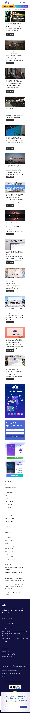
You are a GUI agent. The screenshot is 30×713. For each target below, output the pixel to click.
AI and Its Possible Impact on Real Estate (11, 673)
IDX (7, 498)
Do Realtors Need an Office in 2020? (13, 109)
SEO (8, 512)
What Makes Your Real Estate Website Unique (12, 670)
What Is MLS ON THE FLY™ (11, 540)
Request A (8, 6)
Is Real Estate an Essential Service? (12, 223)
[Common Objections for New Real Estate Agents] (15, 301)
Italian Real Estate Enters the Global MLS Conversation (14, 627)
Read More (10, 34)
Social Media (9, 515)
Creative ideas (10, 504)
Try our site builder (21, 6)
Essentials (9, 524)
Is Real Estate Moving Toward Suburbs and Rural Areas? (14, 53)
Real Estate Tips (8, 521)
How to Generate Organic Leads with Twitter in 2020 (14, 138)
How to (8, 526)
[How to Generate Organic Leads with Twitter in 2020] (15, 130)
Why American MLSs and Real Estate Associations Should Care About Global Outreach (13, 592)
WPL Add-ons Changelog (7, 656)
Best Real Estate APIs (9, 548)
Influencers (9, 507)
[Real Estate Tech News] (11, 618)
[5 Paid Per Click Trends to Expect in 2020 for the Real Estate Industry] (15, 332)
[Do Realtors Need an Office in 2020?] (15, 102)
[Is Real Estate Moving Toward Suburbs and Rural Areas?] (15, 45)
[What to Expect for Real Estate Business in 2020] (15, 361)
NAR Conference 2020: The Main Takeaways (14, 24)
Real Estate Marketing (10, 501)
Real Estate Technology (10, 496)
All (5, 484)
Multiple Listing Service (10, 487)
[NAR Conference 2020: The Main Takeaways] (15, 16)
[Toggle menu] (27, 2)
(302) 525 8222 (7, 612)
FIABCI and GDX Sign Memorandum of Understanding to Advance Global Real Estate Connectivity (15, 574)
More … (3, 676)
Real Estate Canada (11, 490)
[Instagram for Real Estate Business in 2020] (15, 273)
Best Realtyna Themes (10, 559)
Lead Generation (10, 510)
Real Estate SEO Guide (10, 556)
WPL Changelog (5, 651)
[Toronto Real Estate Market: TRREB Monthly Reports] (15, 158)
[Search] (25, 2)
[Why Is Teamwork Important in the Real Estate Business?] (15, 73)
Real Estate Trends (9, 518)
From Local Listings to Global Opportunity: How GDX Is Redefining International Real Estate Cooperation (14, 586)
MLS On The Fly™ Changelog (8, 654)
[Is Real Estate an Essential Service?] (15, 215)
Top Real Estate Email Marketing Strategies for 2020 (14, 252)
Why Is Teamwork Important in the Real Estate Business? (14, 81)
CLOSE (28, 694)
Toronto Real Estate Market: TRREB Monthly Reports (15, 166)
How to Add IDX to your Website (12, 546)
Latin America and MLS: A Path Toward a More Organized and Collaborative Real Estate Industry (15, 580)
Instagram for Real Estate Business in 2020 (13, 280)
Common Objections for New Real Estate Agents (14, 309)
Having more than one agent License (13, 554)
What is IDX (7, 543)
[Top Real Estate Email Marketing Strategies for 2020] (15, 244)
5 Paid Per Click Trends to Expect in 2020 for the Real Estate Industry (14, 340)
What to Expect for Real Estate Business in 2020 (14, 368)
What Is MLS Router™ (9, 551)
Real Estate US (10, 492)
